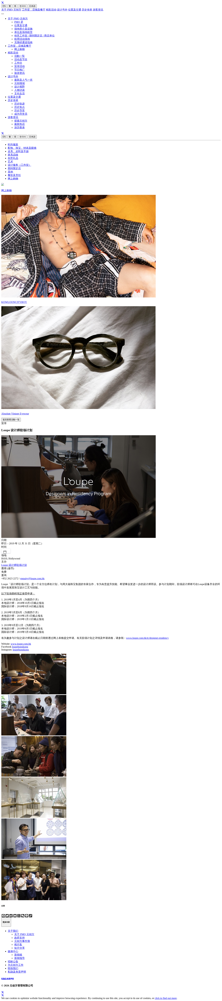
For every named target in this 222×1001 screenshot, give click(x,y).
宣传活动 (19, 66)
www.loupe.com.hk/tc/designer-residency (147, 638)
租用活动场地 (22, 39)
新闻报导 (19, 958)
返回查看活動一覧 (11, 419)
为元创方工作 (15, 965)
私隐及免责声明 (17, 971)
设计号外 (62, 9)
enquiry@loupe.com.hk (32, 578)
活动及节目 (20, 59)
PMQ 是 (18, 22)
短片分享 (19, 948)
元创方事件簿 (22, 941)
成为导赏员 (20, 114)
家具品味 (13, 154)
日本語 (32, 6)
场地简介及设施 (23, 28)
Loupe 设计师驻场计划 (14, 565)
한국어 (23, 6)
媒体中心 (13, 951)
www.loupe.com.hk (21, 643)
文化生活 (19, 93)
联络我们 (13, 968)
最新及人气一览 (23, 79)
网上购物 (19, 49)
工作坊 (18, 62)
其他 (10, 171)
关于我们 (13, 931)
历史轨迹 (19, 103)
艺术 (10, 161)
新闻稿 (18, 954)
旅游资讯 (19, 73)
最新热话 (19, 124)
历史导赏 (19, 110)
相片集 (18, 944)
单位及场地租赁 (23, 32)
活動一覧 (19, 56)
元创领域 (19, 83)
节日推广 (19, 69)
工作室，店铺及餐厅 (33, 9)
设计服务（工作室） (19, 165)
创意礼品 (13, 158)
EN (4, 6)
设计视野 (19, 86)
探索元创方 (20, 120)
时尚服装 (13, 144)
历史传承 (87, 9)
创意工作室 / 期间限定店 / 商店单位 (34, 35)
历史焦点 (19, 107)
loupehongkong (20, 646)
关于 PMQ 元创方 (11, 9)
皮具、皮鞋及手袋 (18, 151)
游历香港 (19, 127)
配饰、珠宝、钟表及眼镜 (22, 148)
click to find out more (166, 998)
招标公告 (13, 961)
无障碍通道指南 (23, 42)
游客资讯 (98, 9)
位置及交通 (74, 9)
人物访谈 (19, 90)
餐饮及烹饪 (14, 175)
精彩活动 (51, 9)
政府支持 (19, 937)
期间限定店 (14, 168)
